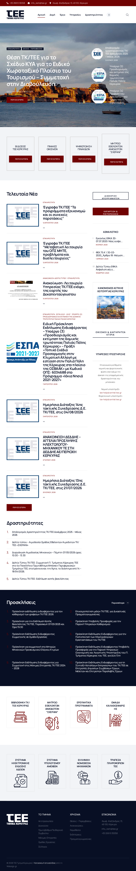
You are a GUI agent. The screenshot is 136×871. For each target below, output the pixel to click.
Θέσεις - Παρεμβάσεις (32, 49)
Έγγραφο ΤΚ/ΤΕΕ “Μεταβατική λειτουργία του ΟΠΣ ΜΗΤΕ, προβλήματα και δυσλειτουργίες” (62, 250)
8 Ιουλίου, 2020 (102, 245)
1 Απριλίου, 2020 (102, 259)
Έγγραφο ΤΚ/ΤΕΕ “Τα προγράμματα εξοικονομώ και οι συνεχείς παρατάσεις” (64, 213)
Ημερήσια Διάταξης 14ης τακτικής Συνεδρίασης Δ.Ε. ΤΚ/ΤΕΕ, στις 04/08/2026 (64, 408)
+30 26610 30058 (110, 833)
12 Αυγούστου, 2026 (50, 223)
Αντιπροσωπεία (45, 821)
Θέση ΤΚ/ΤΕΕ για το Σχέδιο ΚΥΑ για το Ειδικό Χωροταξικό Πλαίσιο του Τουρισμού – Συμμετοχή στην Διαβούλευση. (39, 70)
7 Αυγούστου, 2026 (50, 384)
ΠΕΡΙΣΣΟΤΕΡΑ (17, 100)
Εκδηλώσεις (75, 834)
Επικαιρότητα (14, 49)
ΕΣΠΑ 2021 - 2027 (63, 314)
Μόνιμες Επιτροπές (47, 837)
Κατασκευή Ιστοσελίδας (45, 863)
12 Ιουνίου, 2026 (111, 60)
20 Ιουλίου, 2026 (49, 492)
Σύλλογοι (42, 846)
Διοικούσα (43, 825)
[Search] (127, 14)
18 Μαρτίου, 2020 (102, 273)
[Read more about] (97, 53)
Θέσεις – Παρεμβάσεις (81, 821)
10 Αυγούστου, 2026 (50, 298)
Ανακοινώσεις (76, 825)
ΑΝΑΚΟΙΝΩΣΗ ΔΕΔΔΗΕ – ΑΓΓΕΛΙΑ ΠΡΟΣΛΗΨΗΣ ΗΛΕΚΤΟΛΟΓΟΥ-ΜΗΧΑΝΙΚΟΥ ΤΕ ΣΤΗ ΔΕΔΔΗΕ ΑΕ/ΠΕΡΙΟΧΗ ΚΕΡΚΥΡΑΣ (62, 446)
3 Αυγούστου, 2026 (50, 416)
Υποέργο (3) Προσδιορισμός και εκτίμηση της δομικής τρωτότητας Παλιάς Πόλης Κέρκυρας (62, 316)
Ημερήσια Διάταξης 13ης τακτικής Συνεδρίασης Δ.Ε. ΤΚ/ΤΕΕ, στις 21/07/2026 (64, 484)
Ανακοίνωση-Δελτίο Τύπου (55, 278)
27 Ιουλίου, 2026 (49, 460)
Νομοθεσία (75, 830)
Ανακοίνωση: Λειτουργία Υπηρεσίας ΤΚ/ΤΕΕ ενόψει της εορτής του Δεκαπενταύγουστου (63, 289)
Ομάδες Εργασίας (46, 842)
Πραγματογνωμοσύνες (81, 838)
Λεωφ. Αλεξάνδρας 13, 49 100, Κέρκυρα (112, 823)
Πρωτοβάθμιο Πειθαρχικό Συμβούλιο (50, 832)
